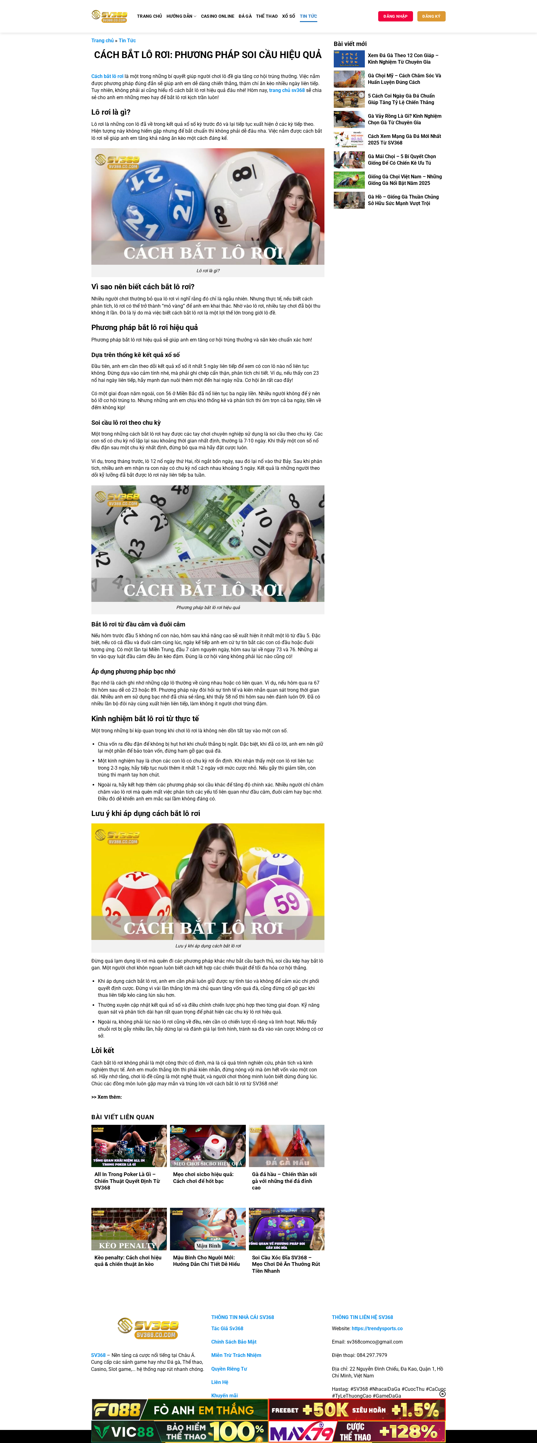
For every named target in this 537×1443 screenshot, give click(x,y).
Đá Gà (245, 16)
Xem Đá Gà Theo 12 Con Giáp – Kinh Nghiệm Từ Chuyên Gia (403, 59)
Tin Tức (308, 16)
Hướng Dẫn (180, 16)
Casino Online (218, 16)
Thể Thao (267, 16)
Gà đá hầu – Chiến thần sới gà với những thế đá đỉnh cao (284, 1181)
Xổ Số (288, 16)
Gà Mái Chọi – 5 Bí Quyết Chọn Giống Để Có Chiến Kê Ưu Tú (402, 159)
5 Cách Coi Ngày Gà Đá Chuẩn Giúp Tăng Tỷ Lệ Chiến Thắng (401, 99)
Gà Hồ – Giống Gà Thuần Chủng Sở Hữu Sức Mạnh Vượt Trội (403, 200)
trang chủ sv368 (287, 90)
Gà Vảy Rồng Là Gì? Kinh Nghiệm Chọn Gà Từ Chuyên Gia (405, 119)
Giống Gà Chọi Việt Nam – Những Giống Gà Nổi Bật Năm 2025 (405, 180)
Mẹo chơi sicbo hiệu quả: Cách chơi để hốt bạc (203, 1177)
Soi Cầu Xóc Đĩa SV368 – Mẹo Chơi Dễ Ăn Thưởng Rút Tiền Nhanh (286, 1264)
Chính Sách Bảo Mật (233, 1342)
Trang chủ (149, 16)
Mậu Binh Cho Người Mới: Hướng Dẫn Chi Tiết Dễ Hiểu (206, 1261)
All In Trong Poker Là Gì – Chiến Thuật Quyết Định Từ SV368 (127, 1181)
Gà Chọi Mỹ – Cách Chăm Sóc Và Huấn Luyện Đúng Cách (404, 79)
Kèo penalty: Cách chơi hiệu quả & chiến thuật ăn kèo (128, 1261)
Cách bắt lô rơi (107, 76)
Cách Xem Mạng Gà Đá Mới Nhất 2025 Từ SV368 (404, 139)
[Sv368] (109, 16)
